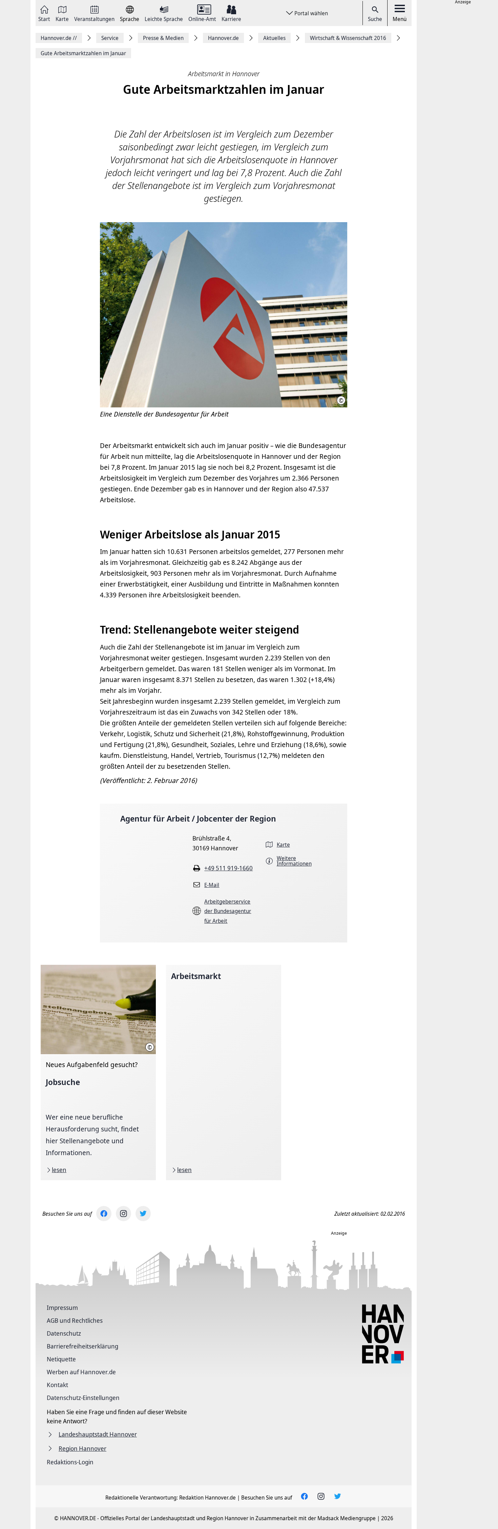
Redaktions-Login (70, 1462)
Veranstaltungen (94, 18)
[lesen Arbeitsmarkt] (223, 1072)
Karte (62, 18)
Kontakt (57, 1385)
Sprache (129, 18)
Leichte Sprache (164, 18)
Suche (375, 19)
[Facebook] (103, 1213)
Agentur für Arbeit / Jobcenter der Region (198, 818)
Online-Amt (202, 18)
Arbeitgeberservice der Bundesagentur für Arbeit (227, 911)
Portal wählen (311, 13)
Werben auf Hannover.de (81, 1372)
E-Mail (211, 885)
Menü (400, 19)
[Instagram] (123, 1213)
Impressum (62, 1307)
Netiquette (61, 1359)
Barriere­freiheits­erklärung (82, 1346)
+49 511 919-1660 (228, 868)
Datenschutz (64, 1333)
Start (44, 18)
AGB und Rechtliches (75, 1320)
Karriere (231, 18)
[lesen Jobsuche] (98, 1072)
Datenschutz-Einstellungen (83, 1398)
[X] (143, 1213)
